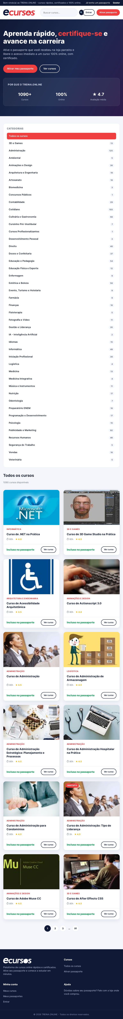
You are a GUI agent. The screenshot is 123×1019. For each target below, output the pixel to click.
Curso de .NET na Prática (23, 534)
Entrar (89, 12)
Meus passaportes (12, 996)
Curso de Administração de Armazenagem (85, 678)
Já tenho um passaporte (98, 2)
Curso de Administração (23, 676)
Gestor (116, 2)
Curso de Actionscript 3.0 (84, 603)
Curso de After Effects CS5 (85, 898)
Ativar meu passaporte (20, 68)
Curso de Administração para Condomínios (26, 827)
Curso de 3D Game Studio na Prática (91, 534)
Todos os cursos (18, 136)
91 (75, 928)
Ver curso (48, 549)
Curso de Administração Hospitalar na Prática (90, 750)
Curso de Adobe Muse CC (24, 898)
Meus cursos (9, 990)
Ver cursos (49, 68)
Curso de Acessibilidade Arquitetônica (23, 605)
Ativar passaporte (108, 12)
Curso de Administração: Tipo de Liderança (89, 827)
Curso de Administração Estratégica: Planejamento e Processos (25, 752)
